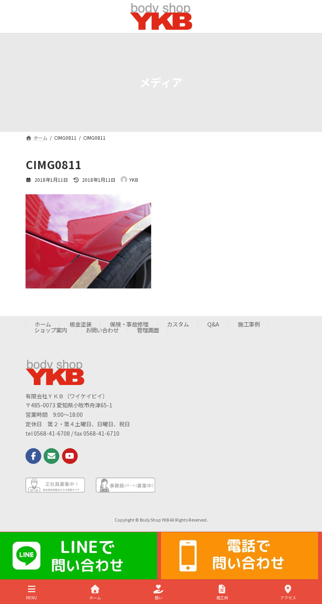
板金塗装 (80, 324)
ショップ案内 (50, 330)
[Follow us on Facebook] (33, 456)
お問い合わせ (102, 330)
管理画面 (148, 330)
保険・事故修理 (129, 324)
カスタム (178, 324)
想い (159, 597)
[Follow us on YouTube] (70, 456)
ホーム (43, 324)
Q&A (213, 324)
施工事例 (249, 324)
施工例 (222, 597)
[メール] (51, 456)
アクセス (288, 597)
